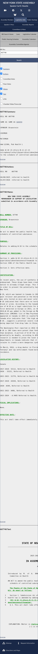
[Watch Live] (5, 11)
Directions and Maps (13, 650)
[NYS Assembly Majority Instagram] (29, 11)
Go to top (2, 159)
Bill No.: (2, 49)
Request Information (27, 643)
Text (4, 94)
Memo (5, 89)
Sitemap (8, 643)
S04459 (19, 122)
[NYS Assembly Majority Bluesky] (15, 15)
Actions (5, 74)
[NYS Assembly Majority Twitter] (21, 11)
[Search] (23, 15)
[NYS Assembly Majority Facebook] (13, 11)
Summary (6, 69)
